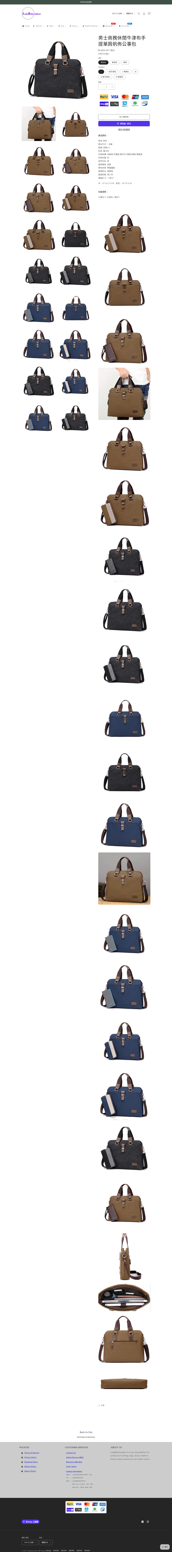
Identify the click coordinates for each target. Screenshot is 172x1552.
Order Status (71, 1466)
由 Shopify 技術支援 (45, 1551)
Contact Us (71, 1453)
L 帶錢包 (125, 72)
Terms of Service (31, 1453)
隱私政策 (64, 1550)
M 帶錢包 (119, 77)
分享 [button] (102, 1405)
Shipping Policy (31, 1462)
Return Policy (30, 1471)
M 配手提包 (105, 77)
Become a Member (74, 1462)
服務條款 (71, 1550)
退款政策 (56, 1550)
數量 (99, 82)
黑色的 (103, 62)
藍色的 (114, 62)
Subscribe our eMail (75, 1457)
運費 (107, 54)
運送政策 (79, 1550)
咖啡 (125, 62)
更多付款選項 (124, 130)
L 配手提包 (112, 72)
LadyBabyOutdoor (32, 1551)
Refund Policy (30, 1466)
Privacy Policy (30, 1457)
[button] (138, 13)
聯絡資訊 (87, 1550)
